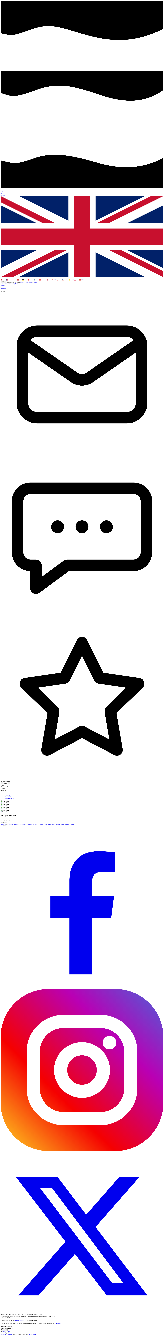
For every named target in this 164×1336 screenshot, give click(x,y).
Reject (9, 1326)
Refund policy (30, 824)
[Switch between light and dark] (3, 282)
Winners (3, 287)
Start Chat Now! (5, 821)
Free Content (7, 796)
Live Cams (4, 283)
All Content (7, 795)
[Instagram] (82, 1150)
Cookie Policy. (59, 1323)
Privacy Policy (32, 1334)
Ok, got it (3, 1326)
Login (35, 282)
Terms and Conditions (7, 1334)
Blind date (3, 288)
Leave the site (6, 1331)
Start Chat (3, 822)
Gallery (13, 283)
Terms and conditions (19, 824)
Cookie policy (60, 824)
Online (9, 283)
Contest (3, 285)
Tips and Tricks (42, 824)
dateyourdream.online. (20, 1320)
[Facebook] (82, 988)
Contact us (10, 824)
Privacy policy (51, 824)
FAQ (36, 824)
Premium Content (9, 798)
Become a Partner (69, 824)
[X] (82, 1313)
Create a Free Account (26, 282)
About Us (3, 824)
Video (17, 283)
